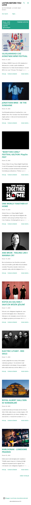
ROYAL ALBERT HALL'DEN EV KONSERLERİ (14, 401)
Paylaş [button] (4, 74)
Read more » (25, 74)
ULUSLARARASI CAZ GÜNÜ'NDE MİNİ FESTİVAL (14, 54)
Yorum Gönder (12, 74)
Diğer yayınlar (24, 476)
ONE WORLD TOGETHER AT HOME (15, 205)
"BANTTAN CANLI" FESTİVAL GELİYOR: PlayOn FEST (15, 154)
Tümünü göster (22, 22)
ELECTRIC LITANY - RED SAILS (13, 352)
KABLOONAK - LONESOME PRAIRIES (14, 450)
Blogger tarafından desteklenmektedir (16, 498)
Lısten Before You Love (11, 4)
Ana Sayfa (5, 14)
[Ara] (24, 3)
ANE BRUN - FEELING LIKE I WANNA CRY (15, 254)
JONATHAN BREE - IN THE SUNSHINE (14, 104)
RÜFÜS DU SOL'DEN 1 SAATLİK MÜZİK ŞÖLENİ (13, 303)
